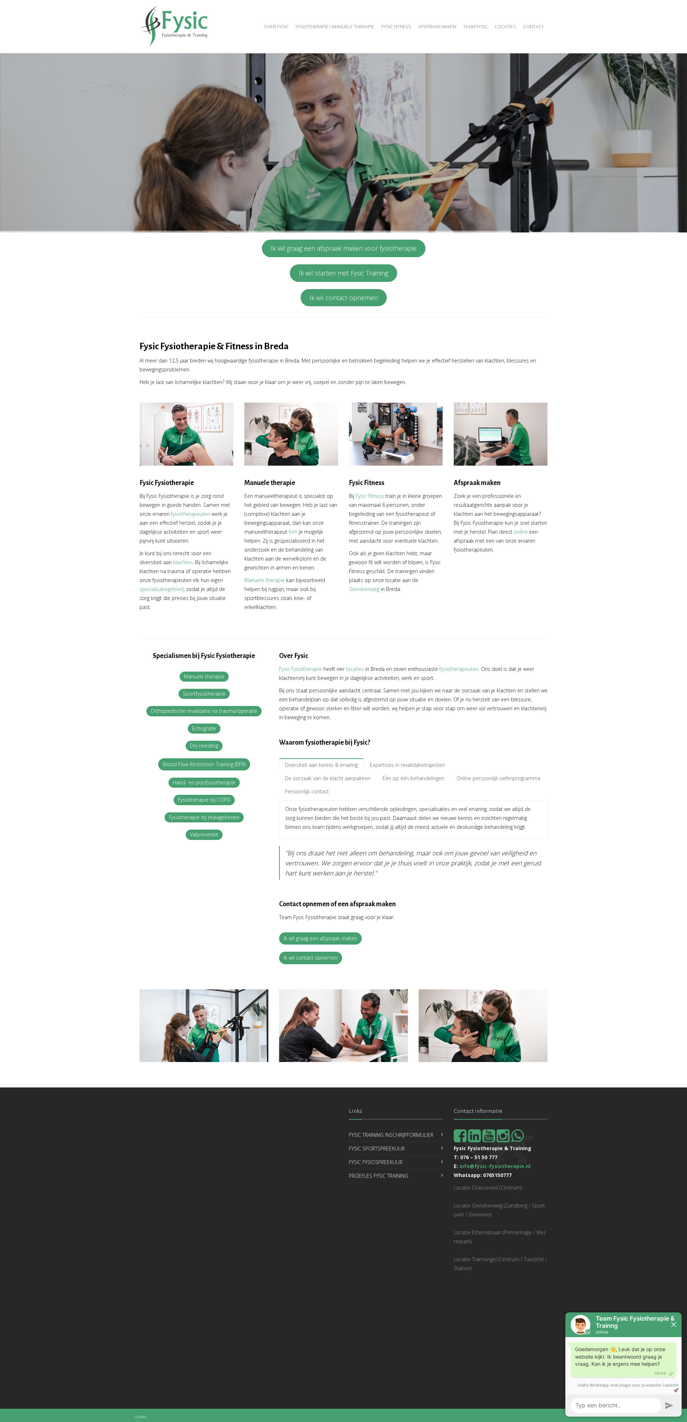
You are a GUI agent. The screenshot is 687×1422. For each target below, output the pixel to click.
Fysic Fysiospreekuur (376, 1162)
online (521, 531)
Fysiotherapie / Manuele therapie (335, 26)
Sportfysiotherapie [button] (204, 693)
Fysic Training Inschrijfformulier (391, 1135)
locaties (355, 669)
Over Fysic (276, 26)
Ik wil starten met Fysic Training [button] (343, 273)
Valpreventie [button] (204, 834)
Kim (293, 531)
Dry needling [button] (204, 745)
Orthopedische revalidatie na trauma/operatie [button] (204, 710)
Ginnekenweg (364, 589)
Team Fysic (475, 26)
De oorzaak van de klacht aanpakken (327, 778)
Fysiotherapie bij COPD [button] (204, 799)
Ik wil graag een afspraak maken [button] (320, 938)
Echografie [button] (204, 728)
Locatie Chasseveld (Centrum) (488, 1187)
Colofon (140, 1416)
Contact (533, 26)
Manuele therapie (264, 580)
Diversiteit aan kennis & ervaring (321, 765)
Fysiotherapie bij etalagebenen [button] (204, 817)
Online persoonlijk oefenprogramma (498, 778)
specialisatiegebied (162, 589)
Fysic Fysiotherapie (300, 669)
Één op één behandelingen (413, 778)
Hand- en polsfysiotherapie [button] (204, 782)
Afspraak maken (437, 26)
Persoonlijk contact (307, 791)
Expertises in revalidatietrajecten (407, 765)
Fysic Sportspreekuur (377, 1148)
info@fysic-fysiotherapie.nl (494, 1166)
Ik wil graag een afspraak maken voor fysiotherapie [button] (343, 248)
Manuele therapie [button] (204, 676)
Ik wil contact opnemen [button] (344, 297)
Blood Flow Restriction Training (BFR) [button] (204, 764)
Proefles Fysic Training (378, 1175)
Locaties (505, 26)
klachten (183, 562)
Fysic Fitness (396, 26)
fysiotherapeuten (190, 513)
